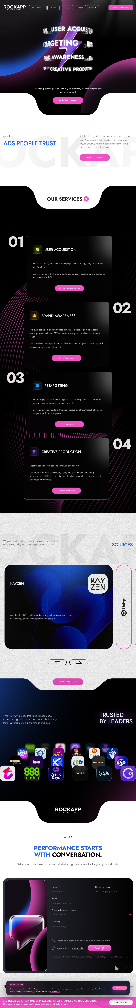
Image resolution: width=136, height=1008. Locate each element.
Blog (67, 7)
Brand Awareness (66, 358)
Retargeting (69, 424)
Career (80, 7)
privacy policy (77, 948)
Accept (119, 988)
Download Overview (120, 7)
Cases (53, 7)
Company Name (102, 887)
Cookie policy (55, 991)
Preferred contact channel (64, 910)
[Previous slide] (57, 662)
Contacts (93, 7)
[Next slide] (78, 662)
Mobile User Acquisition (69, 288)
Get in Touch (64, 100)
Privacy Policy (99, 956)
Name (54, 887)
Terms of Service (115, 956)
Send (97, 948)
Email (54, 898)
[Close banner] (132, 1000)
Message (56, 921)
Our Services (36, 7)
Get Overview (121, 1002)
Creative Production (66, 490)
